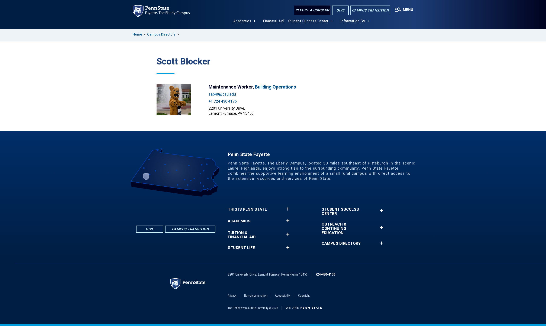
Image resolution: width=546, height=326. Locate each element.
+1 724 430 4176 (223, 101)
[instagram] (192, 208)
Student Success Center (308, 21)
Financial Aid (273, 21)
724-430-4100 (325, 274)
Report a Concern (312, 10)
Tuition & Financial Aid (242, 235)
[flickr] (170, 208)
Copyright (304, 295)
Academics (242, 21)
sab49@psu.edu (222, 94)
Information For (353, 21)
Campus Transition (370, 10)
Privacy (232, 295)
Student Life (241, 248)
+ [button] (287, 209)
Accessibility (282, 295)
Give (340, 10)
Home (137, 34)
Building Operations (275, 87)
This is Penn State (247, 209)
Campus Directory (161, 34)
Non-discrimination (255, 295)
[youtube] (181, 208)
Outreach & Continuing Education (334, 228)
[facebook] (159, 208)
